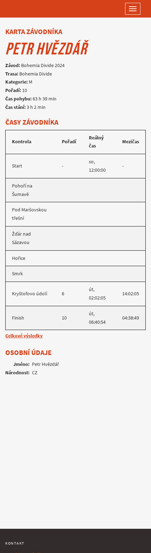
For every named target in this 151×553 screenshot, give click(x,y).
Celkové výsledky (23, 336)
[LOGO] (28, 9)
